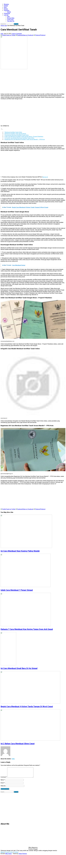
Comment (4, 777)
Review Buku (10, 18)
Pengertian (7, 13)
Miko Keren (8, 853)
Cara (8, 16)
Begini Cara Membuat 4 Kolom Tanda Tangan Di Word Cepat (27, 706)
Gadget (6, 6)
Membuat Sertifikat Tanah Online (13, 132)
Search (16, 24)
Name (3, 780)
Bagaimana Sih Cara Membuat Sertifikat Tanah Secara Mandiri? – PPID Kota (25, 139)
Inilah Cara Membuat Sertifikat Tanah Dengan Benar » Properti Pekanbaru (24, 136)
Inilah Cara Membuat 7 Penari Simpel (17, 590)
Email (3, 783)
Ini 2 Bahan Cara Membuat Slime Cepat (18, 743)
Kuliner (9, 12)
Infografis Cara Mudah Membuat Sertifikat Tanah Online (19, 138)
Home (2, 25)
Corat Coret (10, 19)
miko (2, 33)
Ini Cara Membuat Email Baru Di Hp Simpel (19, 668)
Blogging (6, 4)
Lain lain (6, 15)
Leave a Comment (17, 33)
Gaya (5, 7)
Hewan (6, 9)
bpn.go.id (45, 177)
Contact (16, 852)
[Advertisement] (33, 81)
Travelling (6, 10)
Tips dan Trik (10, 21)
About (2, 852)
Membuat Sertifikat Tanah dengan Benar (15, 133)
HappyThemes (23, 853)
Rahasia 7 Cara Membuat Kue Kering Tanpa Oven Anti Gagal (27, 629)
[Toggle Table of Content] (2, 129)
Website (3, 786)
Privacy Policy (9, 852)
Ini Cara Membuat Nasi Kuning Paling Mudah (20, 551)
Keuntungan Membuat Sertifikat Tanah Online (17, 135)
